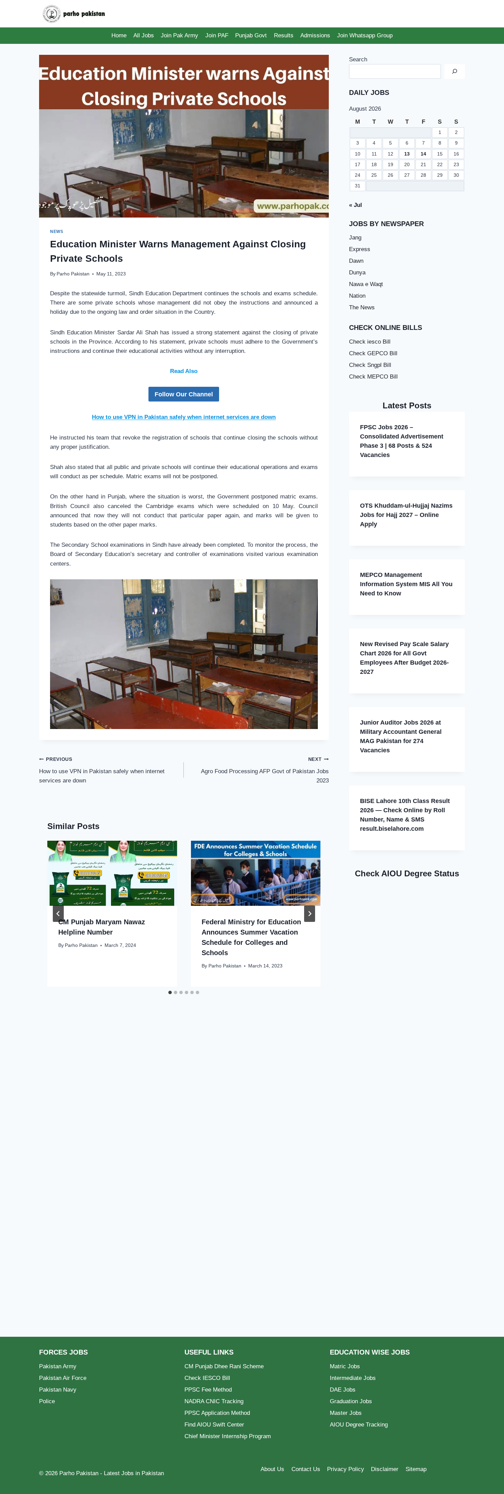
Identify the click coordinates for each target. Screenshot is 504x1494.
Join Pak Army (179, 35)
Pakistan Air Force (62, 1378)
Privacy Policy (345, 1469)
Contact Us (305, 1469)
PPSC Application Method (217, 1413)
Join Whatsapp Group (365, 35)
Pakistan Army (57, 1366)
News (56, 231)
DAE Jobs (343, 1389)
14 (423, 154)
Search (358, 59)
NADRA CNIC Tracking (213, 1401)
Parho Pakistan (73, 273)
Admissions (315, 35)
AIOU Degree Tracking (359, 1424)
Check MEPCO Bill (373, 376)
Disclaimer (384, 1469)
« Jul (355, 205)
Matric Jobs (345, 1366)
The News (362, 307)
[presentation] (112, 873)
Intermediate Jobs (353, 1378)
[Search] (454, 71)
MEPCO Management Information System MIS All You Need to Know (406, 584)
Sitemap (416, 1469)
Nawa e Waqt (366, 284)
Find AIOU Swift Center (214, 1424)
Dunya (357, 272)
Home (119, 35)
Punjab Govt (251, 35)
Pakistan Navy (57, 1389)
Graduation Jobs (351, 1401)
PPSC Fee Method (208, 1389)
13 (407, 154)
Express (359, 249)
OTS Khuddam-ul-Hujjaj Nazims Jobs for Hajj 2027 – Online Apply (406, 515)
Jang (355, 237)
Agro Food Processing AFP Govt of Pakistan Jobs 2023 (264, 770)
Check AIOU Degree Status (407, 873)
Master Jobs (346, 1413)
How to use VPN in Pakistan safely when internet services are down (184, 417)
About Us (272, 1469)
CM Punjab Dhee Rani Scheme (224, 1366)
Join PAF (216, 35)
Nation (357, 296)
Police (47, 1401)
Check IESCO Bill (207, 1378)
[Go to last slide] (58, 913)
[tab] (170, 992)
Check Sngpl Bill (370, 365)
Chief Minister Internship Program (227, 1436)
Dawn (356, 261)
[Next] (309, 913)
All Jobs (143, 35)
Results (283, 35)
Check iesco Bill (370, 341)
